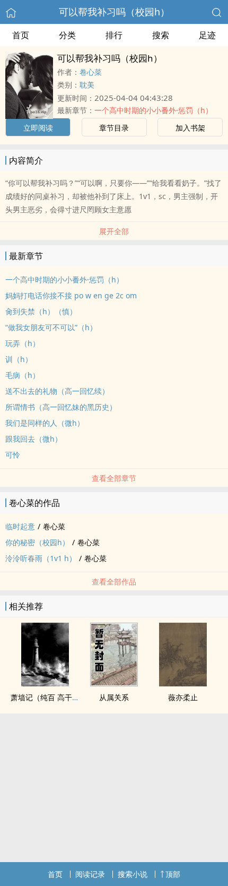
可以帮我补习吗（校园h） (114, 11)
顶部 (172, 874)
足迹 (207, 35)
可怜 (12, 455)
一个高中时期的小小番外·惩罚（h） (153, 110)
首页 (20, 35)
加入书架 (190, 128)
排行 (114, 35)
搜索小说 (132, 874)
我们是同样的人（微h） (44, 423)
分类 (67, 35)
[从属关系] (114, 683)
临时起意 (20, 526)
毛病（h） (22, 375)
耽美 (87, 85)
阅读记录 (90, 874)
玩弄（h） (22, 343)
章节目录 (114, 128)
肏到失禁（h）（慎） (41, 311)
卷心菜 (91, 72)
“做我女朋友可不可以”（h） (51, 327)
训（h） (18, 359)
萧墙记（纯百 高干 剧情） (54, 697)
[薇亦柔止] (183, 683)
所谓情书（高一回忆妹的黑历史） (61, 407)
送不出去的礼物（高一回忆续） (57, 391)
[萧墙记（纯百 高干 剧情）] (45, 683)
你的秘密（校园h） (37, 542)
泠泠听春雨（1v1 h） (40, 558)
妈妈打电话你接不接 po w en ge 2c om (71, 295)
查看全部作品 (114, 582)
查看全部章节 (114, 478)
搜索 (160, 35)
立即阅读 (38, 128)
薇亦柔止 (183, 697)
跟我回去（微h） (33, 439)
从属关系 (114, 697)
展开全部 (114, 231)
